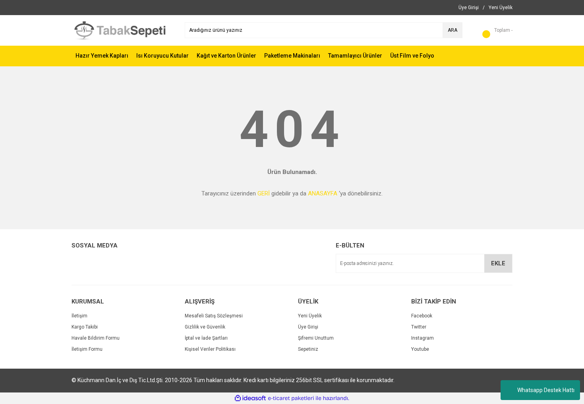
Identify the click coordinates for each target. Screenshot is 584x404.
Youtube (420, 349)
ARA (452, 30)
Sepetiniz (308, 349)
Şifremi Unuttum (316, 338)
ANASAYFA (322, 193)
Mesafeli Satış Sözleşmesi (214, 316)
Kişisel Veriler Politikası (210, 349)
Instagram (422, 338)
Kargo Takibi (85, 327)
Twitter (418, 327)
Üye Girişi (308, 327)
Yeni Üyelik (310, 316)
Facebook (421, 316)
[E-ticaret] (291, 398)
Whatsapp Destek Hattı (545, 390)
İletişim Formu (87, 349)
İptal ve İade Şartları (206, 338)
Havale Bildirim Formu (96, 338)
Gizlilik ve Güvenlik (205, 327)
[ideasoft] (250, 398)
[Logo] (122, 30)
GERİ (263, 193)
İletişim (79, 316)
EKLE (498, 263)
